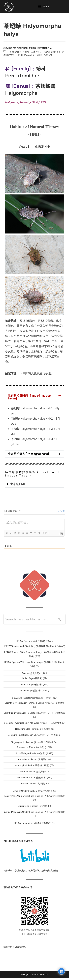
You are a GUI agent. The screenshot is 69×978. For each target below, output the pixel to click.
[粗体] (7, 533)
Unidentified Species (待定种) (32, 806)
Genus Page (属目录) (30, 690)
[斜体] (11, 533)
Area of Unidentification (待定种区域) (31, 791)
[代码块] (35, 533)
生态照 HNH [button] (42, 146)
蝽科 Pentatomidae (17, 48)
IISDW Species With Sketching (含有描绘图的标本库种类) (33, 646)
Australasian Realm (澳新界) (31, 759)
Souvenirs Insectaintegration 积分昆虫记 (32, 698)
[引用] (31, 533)
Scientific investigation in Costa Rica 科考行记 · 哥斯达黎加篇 (34, 713)
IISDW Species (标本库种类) (30, 641)
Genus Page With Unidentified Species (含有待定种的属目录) (34, 812)
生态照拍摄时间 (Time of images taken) (29, 397)
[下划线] (15, 533)
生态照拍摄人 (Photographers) (28, 454)
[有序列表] (23, 533)
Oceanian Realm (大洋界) (32, 783)
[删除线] (19, 533)
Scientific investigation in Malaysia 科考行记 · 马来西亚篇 (33, 723)
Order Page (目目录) (32, 678)
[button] (34, 397)
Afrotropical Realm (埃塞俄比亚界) (32, 765)
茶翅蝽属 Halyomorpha (40, 48)
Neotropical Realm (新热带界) (31, 777)
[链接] (39, 533)
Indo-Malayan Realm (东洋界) (35, 55)
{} (43, 532)
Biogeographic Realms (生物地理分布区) (31, 742)
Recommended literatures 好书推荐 (32, 729)
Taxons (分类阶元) (31, 673)
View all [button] (24, 146)
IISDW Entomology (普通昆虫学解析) (32, 823)
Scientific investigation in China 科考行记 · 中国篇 (33, 735)
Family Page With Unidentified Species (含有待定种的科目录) (34, 796)
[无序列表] (27, 533)
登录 (62, 511)
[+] (47, 532)
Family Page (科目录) (31, 684)
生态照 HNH (17, 484)
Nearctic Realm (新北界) (32, 771)
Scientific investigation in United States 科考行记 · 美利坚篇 (35, 703)
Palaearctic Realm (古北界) (23, 51)
